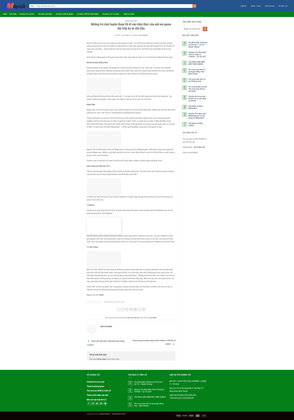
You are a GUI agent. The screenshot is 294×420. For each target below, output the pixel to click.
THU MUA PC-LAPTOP (26, 14)
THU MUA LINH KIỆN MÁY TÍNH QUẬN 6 (196, 63)
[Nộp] (194, 6)
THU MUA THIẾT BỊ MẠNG (64, 14)
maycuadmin (143, 35)
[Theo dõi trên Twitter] (97, 404)
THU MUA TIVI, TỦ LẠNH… (111, 14)
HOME (5, 14)
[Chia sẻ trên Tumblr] (139, 309)
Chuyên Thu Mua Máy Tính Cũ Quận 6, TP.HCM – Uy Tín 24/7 (197, 54)
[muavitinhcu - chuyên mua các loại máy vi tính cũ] (14, 5)
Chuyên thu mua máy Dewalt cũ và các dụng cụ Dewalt (197, 98)
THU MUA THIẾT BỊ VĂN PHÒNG (87, 14)
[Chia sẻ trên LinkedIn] (135, 309)
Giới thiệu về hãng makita (195, 124)
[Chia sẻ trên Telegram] (144, 309)
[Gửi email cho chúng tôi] (101, 404)
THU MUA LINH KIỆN (45, 14)
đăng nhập (101, 359)
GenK (101, 295)
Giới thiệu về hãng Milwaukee (195, 107)
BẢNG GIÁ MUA (129, 14)
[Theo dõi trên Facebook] (89, 404)
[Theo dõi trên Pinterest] (105, 404)
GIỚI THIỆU (13, 14)
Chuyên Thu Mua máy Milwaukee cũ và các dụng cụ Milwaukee (197, 115)
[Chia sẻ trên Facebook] (119, 309)
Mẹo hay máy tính (131, 21)
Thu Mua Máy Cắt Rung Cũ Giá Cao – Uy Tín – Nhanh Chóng (197, 45)
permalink (153, 318)
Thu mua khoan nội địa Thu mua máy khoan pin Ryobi (197, 89)
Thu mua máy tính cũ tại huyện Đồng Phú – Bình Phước (197, 71)
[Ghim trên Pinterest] (131, 309)
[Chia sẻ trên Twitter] (127, 309)
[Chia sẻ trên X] (123, 309)
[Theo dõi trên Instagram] (93, 404)
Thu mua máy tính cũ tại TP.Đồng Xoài (196, 80)
